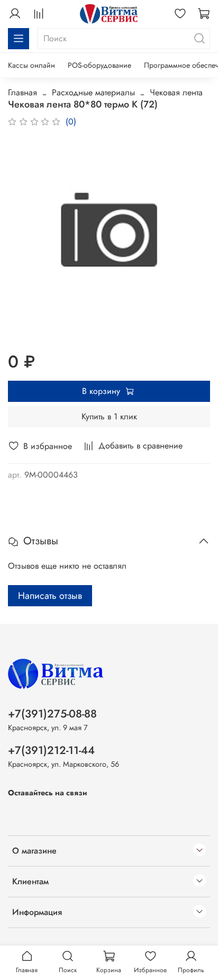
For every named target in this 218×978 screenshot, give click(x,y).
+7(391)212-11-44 (51, 750)
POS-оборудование (99, 65)
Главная (22, 92)
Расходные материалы (93, 92)
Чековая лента (176, 92)
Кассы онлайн (31, 65)
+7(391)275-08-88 (52, 714)
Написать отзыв (50, 596)
